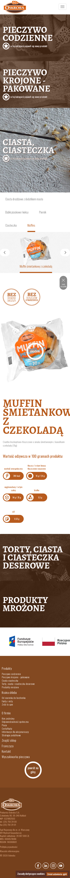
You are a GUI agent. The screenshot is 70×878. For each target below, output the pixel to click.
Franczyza (8, 746)
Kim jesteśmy (8, 718)
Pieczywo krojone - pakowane (26, 82)
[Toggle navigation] (62, 7)
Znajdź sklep (9, 740)
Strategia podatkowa (11, 735)
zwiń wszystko (63, 285)
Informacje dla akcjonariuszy (15, 732)
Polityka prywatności (8, 846)
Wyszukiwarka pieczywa (16, 757)
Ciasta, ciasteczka (28, 148)
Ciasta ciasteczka (10, 680)
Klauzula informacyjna (9, 851)
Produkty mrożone (25, 604)
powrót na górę (33, 770)
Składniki (35, 351)
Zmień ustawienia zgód (57, 873)
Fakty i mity (7, 701)
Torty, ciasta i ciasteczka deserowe (33, 557)
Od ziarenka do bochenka (14, 698)
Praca (4, 725)
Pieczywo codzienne (28, 36)
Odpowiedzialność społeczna (15, 722)
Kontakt (6, 751)
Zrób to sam (7, 704)
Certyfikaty (7, 728)
